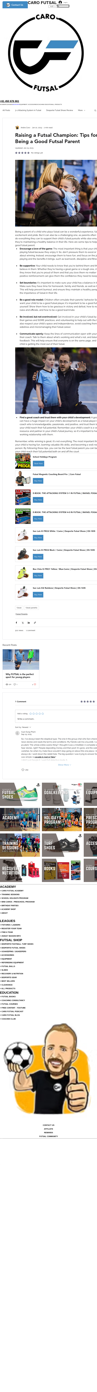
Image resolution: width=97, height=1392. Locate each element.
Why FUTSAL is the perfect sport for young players (20, 676)
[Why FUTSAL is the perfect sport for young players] (21, 659)
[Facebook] (48, 1144)
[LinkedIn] (48, 1151)
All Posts (6, 110)
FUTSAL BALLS (8, 966)
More (80, 110)
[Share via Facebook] (16, 622)
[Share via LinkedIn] (29, 622)
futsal (19, 608)
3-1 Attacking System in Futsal (28, 110)
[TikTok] (48, 1163)
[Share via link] (35, 622)
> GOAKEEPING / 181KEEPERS (13, 951)
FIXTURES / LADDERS (11, 925)
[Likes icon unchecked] (23, 769)
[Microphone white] (48, 1140)
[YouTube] (48, 1159)
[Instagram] (48, 1155)
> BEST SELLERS (7, 981)
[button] (3, 104)
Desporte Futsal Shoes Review (59, 110)
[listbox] (52, 6)
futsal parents (31, 608)
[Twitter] (48, 1148)
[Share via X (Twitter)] (22, 622)
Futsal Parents (22, 614)
